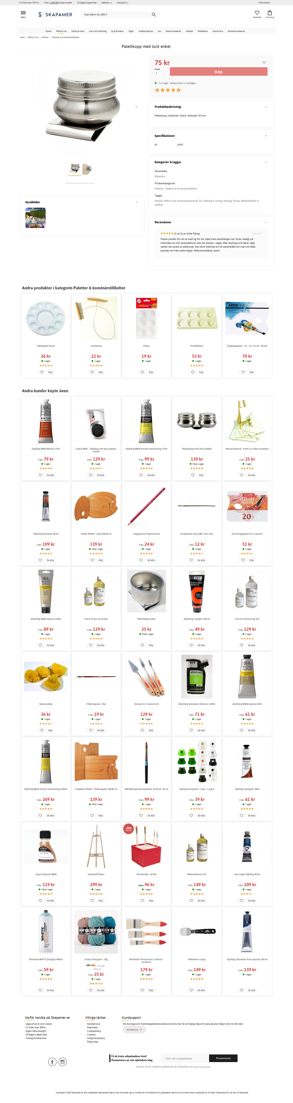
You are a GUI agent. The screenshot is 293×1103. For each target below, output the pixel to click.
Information (264, 2)
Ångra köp (92, 1041)
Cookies (91, 1034)
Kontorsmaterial (173, 31)
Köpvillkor (92, 1027)
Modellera (203, 31)
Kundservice (93, 1023)
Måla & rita (61, 31)
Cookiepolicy (94, 1031)
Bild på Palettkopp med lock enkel (80, 183)
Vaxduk (189, 31)
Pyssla (48, 31)
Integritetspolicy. (202, 1066)
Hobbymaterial (146, 31)
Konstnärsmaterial (236, 31)
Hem (22, 37)
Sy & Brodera (117, 31)
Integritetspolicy (96, 1038)
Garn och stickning (97, 31)
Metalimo (160, 176)
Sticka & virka (77, 31)
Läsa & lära (217, 31)
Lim (159, 31)
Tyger (131, 31)
